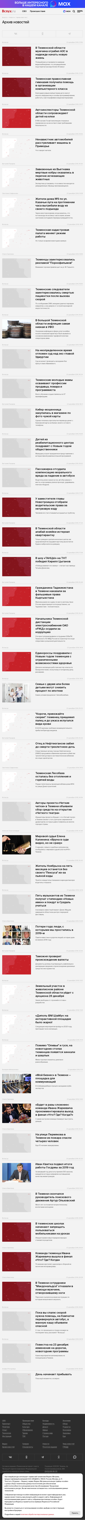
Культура (25, 1427)
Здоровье (67, 1433)
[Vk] (10, 1457)
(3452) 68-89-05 (51, 1471)
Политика (6, 1427)
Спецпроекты (27, 1447)
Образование (27, 1430)
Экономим (67, 1421)
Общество (26, 1424)
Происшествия (37, 11)
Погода (45, 1436)
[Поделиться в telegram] (69, 34)
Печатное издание (49, 1447)
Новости (12, 17)
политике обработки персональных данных (37, 1514)
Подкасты (67, 1427)
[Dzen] (58, 1457)
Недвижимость (48, 1424)
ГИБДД (65, 1447)
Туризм (25, 1433)
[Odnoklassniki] (26, 1457)
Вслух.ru (8, 11)
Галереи (25, 1444)
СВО (24, 11)
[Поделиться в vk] (15, 34)
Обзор (65, 1424)
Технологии (6, 1433)
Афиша (45, 1430)
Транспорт (6, 1424)
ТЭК (23, 1436)
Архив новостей (21, 17)
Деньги (45, 1427)
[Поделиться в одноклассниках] (42, 34)
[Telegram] (42, 1457)
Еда (64, 1436)
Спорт (4, 1430)
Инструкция (6, 1436)
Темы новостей (68, 1444)
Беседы (45, 1421)
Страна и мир (47, 1433)
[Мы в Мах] (67, 11)
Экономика (67, 1430)
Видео (4, 1444)
